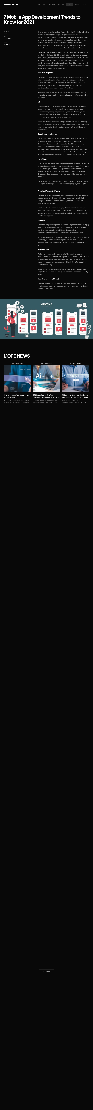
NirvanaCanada (11, 5)
